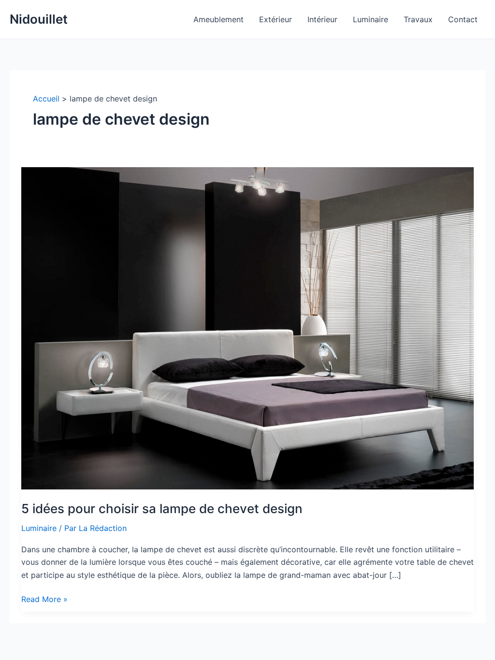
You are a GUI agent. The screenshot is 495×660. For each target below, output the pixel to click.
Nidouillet (39, 19)
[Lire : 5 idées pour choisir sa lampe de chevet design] (247, 327)
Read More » (44, 599)
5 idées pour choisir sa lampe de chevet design (162, 508)
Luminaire (39, 528)
